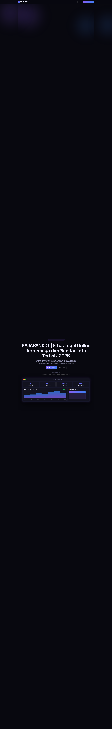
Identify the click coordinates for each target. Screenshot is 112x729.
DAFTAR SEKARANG (51, 367)
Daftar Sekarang (88, 2)
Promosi (55, 1)
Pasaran (50, 1)
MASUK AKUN (62, 367)
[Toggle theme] (76, 2)
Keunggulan (44, 1)
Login (80, 2)
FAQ (59, 1)
